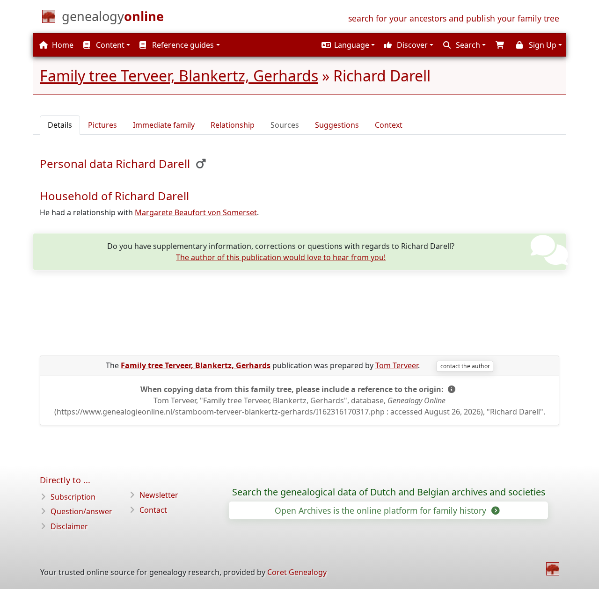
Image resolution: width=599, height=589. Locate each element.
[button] (347, 45)
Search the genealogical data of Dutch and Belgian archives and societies (388, 492)
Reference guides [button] (182, 45)
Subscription (73, 497)
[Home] (552, 568)
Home (61, 45)
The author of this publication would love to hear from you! (281, 257)
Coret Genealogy (297, 572)
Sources (284, 125)
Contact (153, 510)
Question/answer (81, 511)
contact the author (465, 366)
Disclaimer (69, 526)
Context (388, 125)
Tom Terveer (396, 365)
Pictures (102, 125)
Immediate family (164, 125)
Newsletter (158, 495)
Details (60, 125)
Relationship (233, 125)
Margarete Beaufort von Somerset (196, 212)
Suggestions (337, 125)
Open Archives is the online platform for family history (382, 510)
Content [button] (109, 45)
